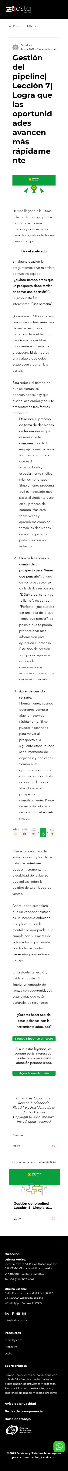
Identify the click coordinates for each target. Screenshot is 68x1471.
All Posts (14, 26)
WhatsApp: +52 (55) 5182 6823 (24, 1273)
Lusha (8, 1353)
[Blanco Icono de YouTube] (18, 1313)
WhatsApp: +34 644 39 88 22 (23, 1303)
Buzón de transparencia (24, 1411)
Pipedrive (18, 1134)
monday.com (13, 1340)
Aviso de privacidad (20, 1403)
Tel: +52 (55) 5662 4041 (19, 1279)
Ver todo (51, 1161)
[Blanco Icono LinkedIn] (7, 1313)
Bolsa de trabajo (18, 1419)
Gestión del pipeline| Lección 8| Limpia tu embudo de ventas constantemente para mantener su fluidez (33, 1205)
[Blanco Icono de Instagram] (24, 1313)
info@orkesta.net (16, 1320)
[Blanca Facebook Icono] (12, 1313)
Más (29, 26)
